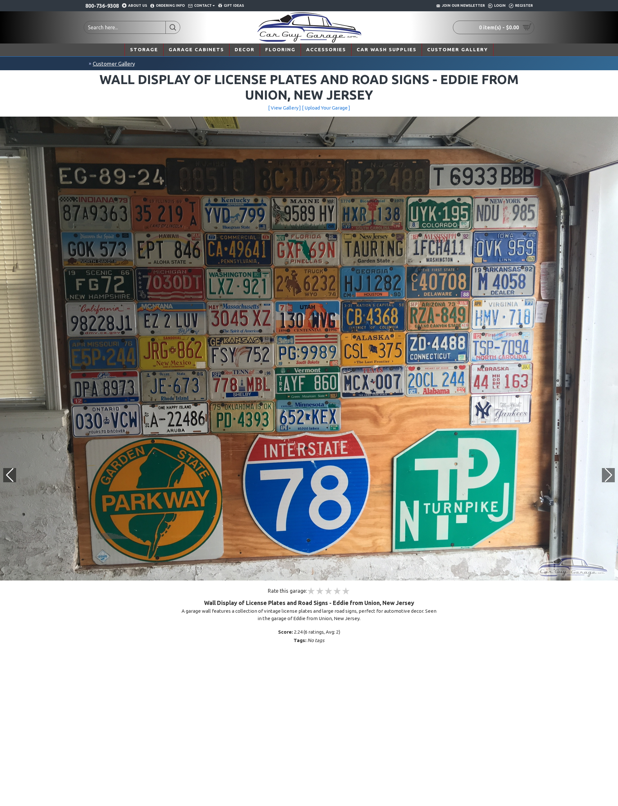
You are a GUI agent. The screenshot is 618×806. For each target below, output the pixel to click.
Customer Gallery (114, 64)
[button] (608, 475)
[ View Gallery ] (284, 107)
